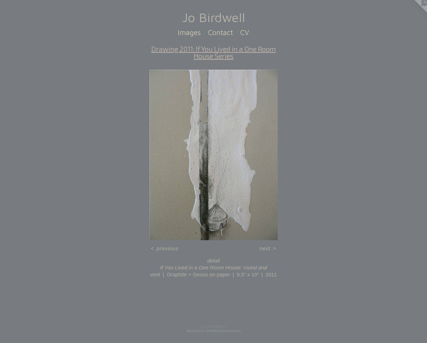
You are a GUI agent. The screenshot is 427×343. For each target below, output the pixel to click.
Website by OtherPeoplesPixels (213, 331)
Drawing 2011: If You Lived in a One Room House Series (213, 52)
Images (189, 32)
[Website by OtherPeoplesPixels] (415, 11)
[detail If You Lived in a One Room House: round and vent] (214, 155)
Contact (220, 32)
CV (244, 32)
